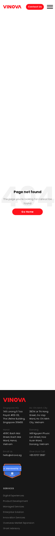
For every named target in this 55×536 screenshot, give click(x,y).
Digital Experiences (13, 495)
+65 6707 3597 (37, 455)
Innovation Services (14, 517)
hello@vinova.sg (12, 455)
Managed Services (13, 506)
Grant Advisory (11, 528)
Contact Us (35, 6)
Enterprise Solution (13, 512)
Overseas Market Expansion (18, 522)
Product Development (15, 501)
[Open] (50, 7)
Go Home (27, 212)
